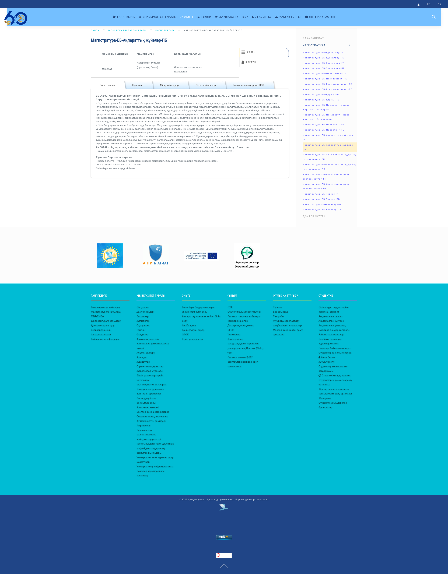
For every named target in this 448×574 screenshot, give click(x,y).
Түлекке (277, 307)
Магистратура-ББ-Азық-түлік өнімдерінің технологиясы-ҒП (329, 157)
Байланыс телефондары (105, 339)
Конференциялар (237, 320)
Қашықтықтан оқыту (193, 329)
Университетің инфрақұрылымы (154, 466)
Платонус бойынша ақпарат (334, 348)
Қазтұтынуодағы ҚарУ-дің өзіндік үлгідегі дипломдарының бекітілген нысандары (155, 448)
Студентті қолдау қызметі (335, 375)
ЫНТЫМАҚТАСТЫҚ (321, 16)
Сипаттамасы (107, 85)
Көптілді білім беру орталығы (335, 393)
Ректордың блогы (146, 398)
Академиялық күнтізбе (331, 320)
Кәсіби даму (189, 325)
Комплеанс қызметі (147, 407)
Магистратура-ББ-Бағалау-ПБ (322, 210)
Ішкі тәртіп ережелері (148, 393)
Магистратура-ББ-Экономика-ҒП (324, 63)
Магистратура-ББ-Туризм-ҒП (321, 194)
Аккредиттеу (143, 425)
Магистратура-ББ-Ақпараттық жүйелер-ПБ (328, 147)
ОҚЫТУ (188, 16)
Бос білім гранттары (329, 339)
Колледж (141, 357)
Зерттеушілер (235, 339)
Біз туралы (142, 307)
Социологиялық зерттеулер (152, 416)
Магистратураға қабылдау (106, 311)
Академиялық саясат (330, 316)
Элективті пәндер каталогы (333, 329)
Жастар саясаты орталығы (333, 389)
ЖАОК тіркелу (326, 361)
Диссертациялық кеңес (240, 325)
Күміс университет (192, 339)
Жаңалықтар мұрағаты (149, 370)
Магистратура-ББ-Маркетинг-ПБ (323, 130)
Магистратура (314, 45)
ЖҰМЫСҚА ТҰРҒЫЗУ (233, 16)
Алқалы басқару (145, 352)
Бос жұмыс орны (146, 402)
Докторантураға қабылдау (106, 320)
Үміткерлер (233, 334)
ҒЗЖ (230, 307)
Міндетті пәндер (169, 85)
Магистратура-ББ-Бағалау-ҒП (322, 204)
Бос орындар (280, 311)
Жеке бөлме (327, 357)
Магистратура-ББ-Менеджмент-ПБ (325, 79)
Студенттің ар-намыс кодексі (334, 352)
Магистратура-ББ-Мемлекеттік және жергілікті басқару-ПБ (326, 117)
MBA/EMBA (97, 316)
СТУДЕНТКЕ (263, 16)
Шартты (250, 62)
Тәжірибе (278, 316)
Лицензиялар (144, 430)
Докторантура (314, 216)
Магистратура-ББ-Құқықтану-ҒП (323, 52)
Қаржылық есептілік (147, 339)
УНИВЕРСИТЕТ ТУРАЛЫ (159, 16)
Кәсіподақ (142, 475)
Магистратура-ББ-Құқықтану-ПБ (323, 58)
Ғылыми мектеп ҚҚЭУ (240, 357)
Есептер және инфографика (152, 411)
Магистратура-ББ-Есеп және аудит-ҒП (327, 84)
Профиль (137, 85)
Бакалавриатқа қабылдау (105, 307)
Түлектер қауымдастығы (150, 471)
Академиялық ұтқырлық (331, 325)
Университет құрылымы (150, 389)
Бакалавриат (313, 38)
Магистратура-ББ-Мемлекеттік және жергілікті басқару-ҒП (326, 107)
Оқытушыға (142, 325)
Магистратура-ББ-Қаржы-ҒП (321, 94)
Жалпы (251, 52)
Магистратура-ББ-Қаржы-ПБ (321, 100)
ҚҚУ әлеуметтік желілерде (151, 384)
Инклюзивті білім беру (194, 311)
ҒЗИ (229, 352)
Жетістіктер (142, 320)
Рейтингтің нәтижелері (331, 334)
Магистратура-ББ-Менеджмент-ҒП (325, 73)
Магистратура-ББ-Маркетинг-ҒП (323, 125)
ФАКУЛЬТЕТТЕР (290, 16)
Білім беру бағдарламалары (198, 307)
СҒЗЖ (230, 329)
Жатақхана (324, 398)
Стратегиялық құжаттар (149, 366)
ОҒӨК (185, 334)
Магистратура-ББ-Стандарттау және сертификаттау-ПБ (326, 186)
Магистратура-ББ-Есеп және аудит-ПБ (327, 89)
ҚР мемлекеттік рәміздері (151, 420)
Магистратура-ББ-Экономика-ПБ (324, 68)
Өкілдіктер (142, 334)
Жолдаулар (143, 361)
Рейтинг (140, 329)
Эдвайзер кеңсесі (328, 343)
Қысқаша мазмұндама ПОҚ (248, 85)
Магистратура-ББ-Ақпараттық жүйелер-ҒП (328, 137)
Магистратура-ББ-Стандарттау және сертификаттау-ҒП (326, 176)
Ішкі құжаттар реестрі (148, 439)
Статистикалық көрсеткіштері (244, 311)
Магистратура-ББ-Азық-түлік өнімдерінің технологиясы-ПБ (329, 166)
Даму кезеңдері (145, 311)
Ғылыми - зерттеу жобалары (243, 316)
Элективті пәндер (206, 85)
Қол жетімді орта (146, 434)
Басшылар (142, 316)
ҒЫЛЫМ (205, 16)
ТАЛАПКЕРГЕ (125, 16)
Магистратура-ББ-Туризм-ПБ (321, 199)
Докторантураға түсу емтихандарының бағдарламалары (102, 330)
